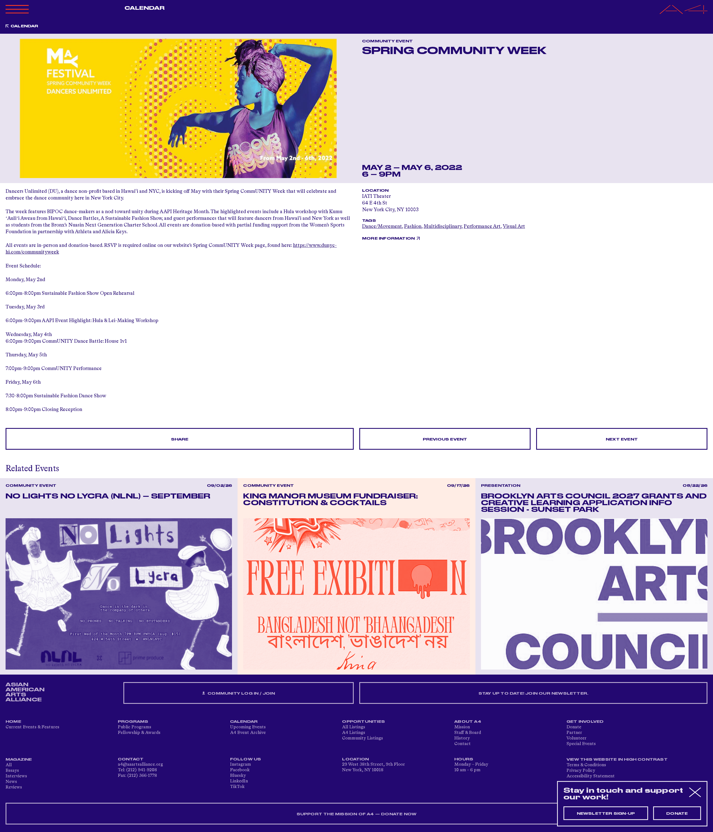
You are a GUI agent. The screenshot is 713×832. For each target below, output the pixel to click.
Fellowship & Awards (139, 733)
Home (13, 721)
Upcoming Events (248, 727)
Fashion (412, 226)
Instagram (240, 764)
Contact (462, 744)
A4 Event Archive (248, 733)
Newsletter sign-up (606, 813)
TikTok (237, 787)
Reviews (14, 787)
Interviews (16, 776)
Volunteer (577, 738)
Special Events (581, 744)
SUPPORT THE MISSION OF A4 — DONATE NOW (357, 814)
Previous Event (445, 439)
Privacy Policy (581, 770)
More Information (388, 238)
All (9, 765)
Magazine (19, 759)
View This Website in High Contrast (617, 759)
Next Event (622, 439)
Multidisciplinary (443, 226)
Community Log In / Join (240, 693)
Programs (133, 721)
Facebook (240, 770)
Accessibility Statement (591, 776)
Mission (462, 727)
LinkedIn (239, 781)
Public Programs (134, 727)
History (462, 738)
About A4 (467, 721)
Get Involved (585, 721)
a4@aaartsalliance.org (140, 764)
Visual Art (514, 226)
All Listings (353, 727)
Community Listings (362, 738)
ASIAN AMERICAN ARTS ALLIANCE (25, 692)
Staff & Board (467, 733)
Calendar (144, 8)
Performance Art (482, 226)
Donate (574, 727)
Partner (574, 733)
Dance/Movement (382, 226)
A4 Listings (353, 733)
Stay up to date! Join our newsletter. (533, 693)
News (11, 782)
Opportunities (363, 721)
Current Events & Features (32, 727)
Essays (12, 770)
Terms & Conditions (586, 765)
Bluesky (238, 775)
